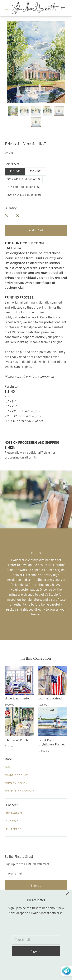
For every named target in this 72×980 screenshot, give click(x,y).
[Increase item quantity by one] (17, 216)
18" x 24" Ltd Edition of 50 (23, 179)
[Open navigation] (9, 8)
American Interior (17, 698)
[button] (13, 62)
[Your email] (36, 873)
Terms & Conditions (20, 791)
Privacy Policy (16, 783)
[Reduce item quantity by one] (6, 216)
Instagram (14, 813)
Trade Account (16, 775)
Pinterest (13, 829)
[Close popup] (68, 894)
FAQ (7, 767)
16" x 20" (35, 171)
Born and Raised (50, 698)
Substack (13, 821)
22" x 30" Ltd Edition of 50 (24, 186)
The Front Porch (16, 740)
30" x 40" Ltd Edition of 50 (24, 194)
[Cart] (63, 8)
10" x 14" (15, 171)
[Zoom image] (36, 62)
